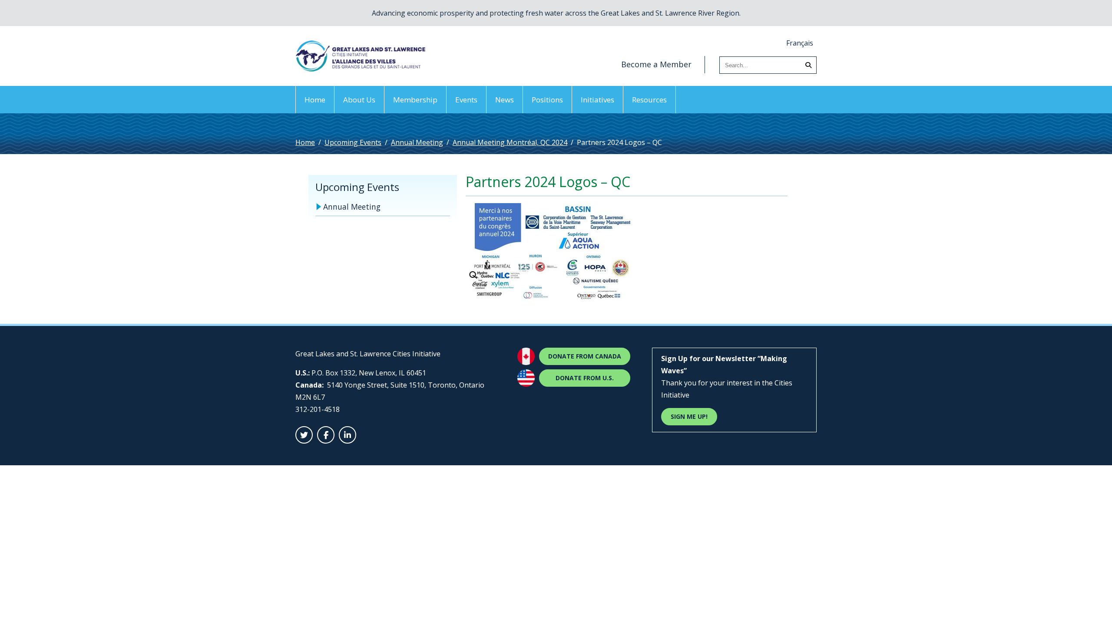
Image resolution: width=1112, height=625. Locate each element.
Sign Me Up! (689, 416)
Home (314, 100)
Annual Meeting (417, 142)
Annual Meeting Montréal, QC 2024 (510, 142)
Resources (649, 100)
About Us (359, 100)
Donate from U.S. (585, 378)
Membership (415, 100)
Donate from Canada (584, 356)
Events (466, 100)
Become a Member (656, 64)
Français (799, 43)
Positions (547, 100)
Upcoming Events (352, 142)
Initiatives (597, 100)
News (504, 100)
